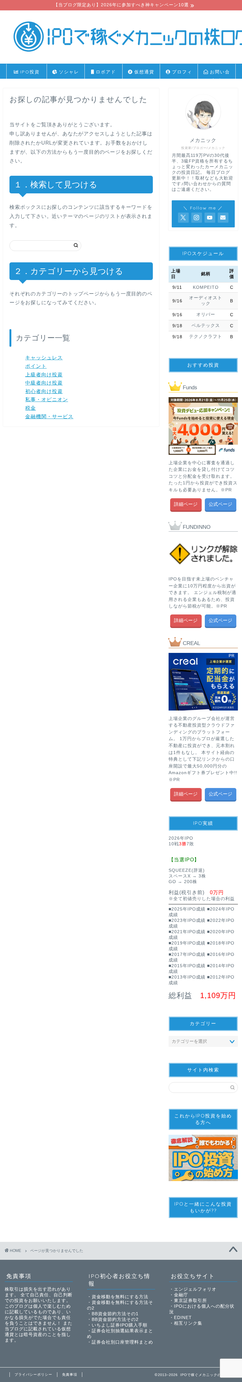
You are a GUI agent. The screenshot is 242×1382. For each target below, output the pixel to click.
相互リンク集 (188, 1323)
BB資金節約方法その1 (115, 1313)
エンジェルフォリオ (195, 1289)
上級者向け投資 (44, 374)
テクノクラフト (205, 336)
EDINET (183, 1317)
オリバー (205, 314)
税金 (30, 408)
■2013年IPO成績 (187, 977)
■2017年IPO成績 (187, 954)
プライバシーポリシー (33, 1374)
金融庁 (181, 1295)
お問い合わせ (219, 74)
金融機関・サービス (49, 416)
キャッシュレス (44, 357)
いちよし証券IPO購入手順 (119, 1325)
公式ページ (220, 504)
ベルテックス (206, 325)
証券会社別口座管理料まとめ (122, 1342)
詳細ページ (186, 504)
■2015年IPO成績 (187, 965)
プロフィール (181, 74)
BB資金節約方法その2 (115, 1319)
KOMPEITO (206, 287)
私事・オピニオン (46, 399)
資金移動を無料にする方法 (120, 1296)
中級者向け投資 (44, 382)
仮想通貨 (143, 72)
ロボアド (105, 72)
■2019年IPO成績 (187, 943)
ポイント (36, 366)
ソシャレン (68, 74)
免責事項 (69, 1374)
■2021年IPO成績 (187, 931)
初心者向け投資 (44, 391)
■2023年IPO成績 (187, 920)
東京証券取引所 (190, 1300)
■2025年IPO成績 (187, 909)
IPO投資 (29, 72)
